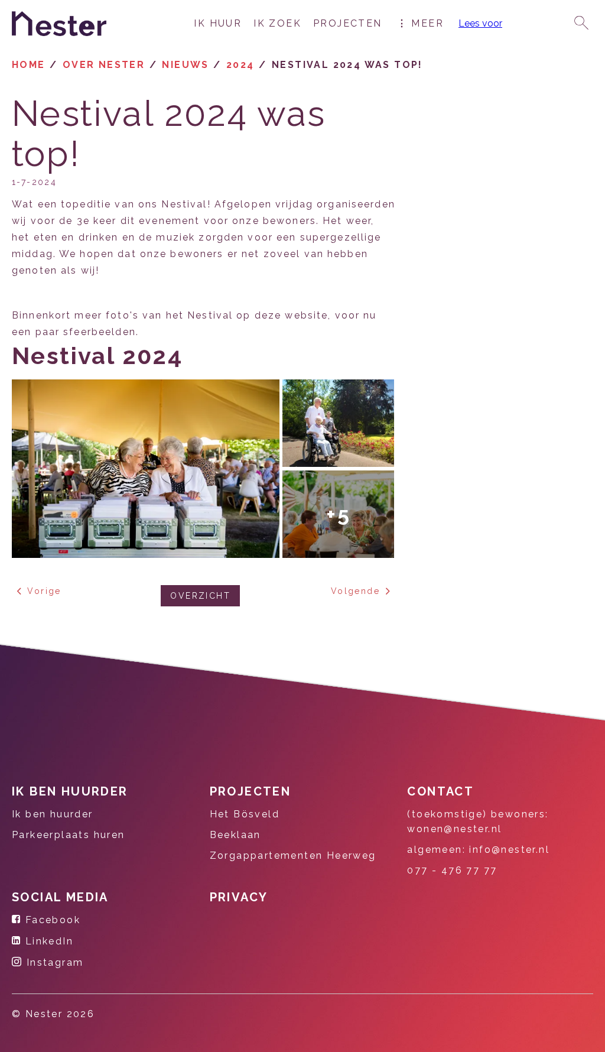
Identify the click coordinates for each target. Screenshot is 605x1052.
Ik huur (218, 23)
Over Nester (104, 64)
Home (28, 64)
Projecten (347, 23)
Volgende (355, 591)
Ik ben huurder (70, 791)
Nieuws (185, 64)
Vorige (44, 591)
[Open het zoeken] (581, 23)
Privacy (239, 897)
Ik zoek (277, 23)
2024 (240, 64)
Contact (440, 791)
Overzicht (200, 595)
